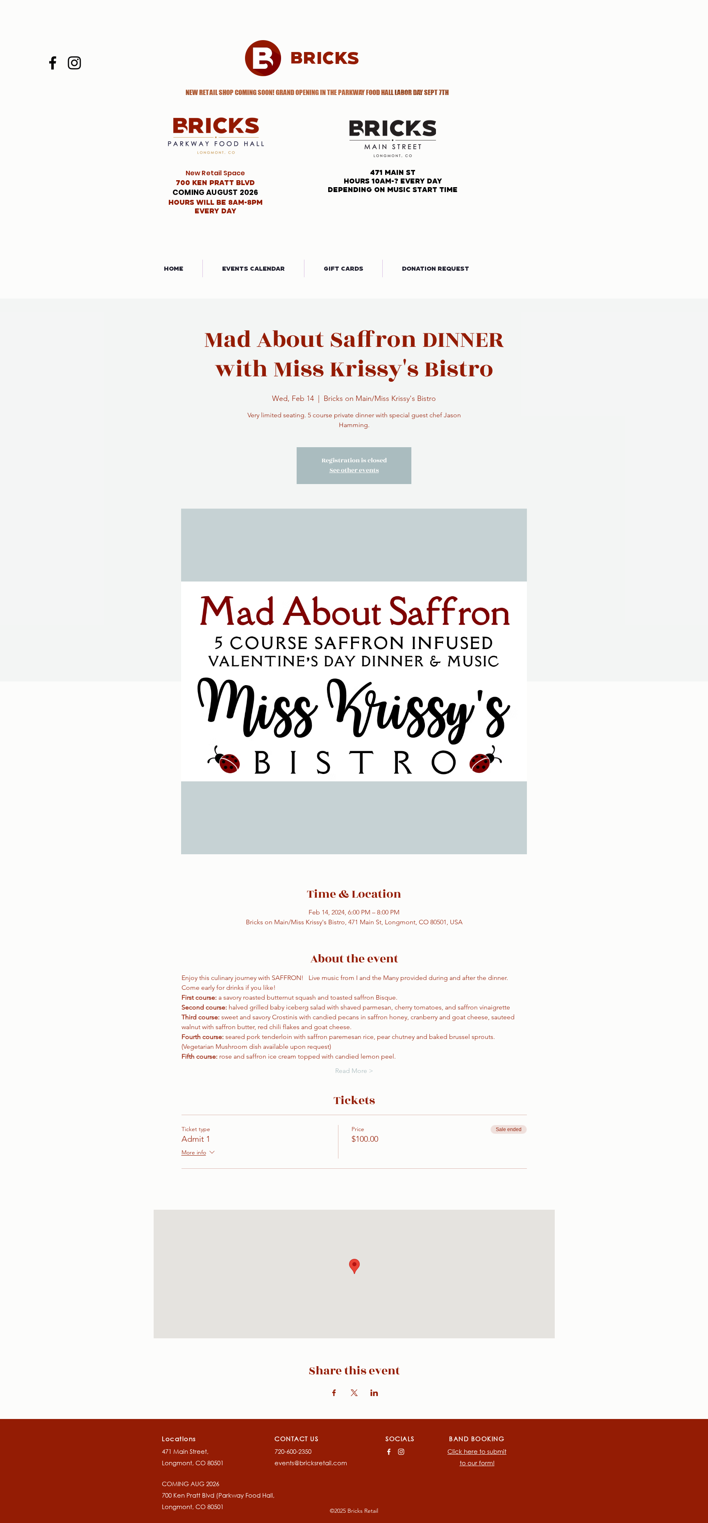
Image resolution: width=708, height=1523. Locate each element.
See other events (354, 470)
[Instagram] (74, 63)
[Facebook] (52, 63)
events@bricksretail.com (311, 1463)
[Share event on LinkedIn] (374, 1392)
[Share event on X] (354, 1392)
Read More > (354, 1071)
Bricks (324, 57)
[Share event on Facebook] (334, 1392)
